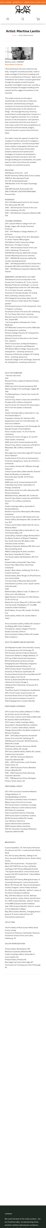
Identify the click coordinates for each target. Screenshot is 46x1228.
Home (14, 35)
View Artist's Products (14, 64)
